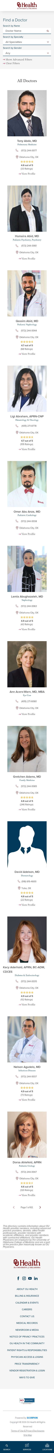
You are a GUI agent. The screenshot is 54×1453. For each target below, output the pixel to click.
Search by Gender (12, 48)
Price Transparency (27, 1364)
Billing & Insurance (27, 1296)
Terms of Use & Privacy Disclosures (27, 1431)
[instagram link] (24, 1278)
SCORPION (32, 1418)
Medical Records (27, 1323)
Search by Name (11, 26)
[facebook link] (18, 1278)
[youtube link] (30, 1278)
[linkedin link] (36, 1278)
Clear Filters (13, 63)
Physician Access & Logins (27, 1357)
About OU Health (27, 1289)
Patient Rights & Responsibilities (27, 1350)
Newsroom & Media (27, 1330)
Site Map (28, 1435)
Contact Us (27, 1316)
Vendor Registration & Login (27, 1370)
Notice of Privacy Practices (27, 1336)
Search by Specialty (13, 37)
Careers (27, 1309)
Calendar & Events (27, 1302)
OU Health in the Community (27, 1343)
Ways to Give (27, 1377)
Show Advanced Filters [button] (19, 59)
